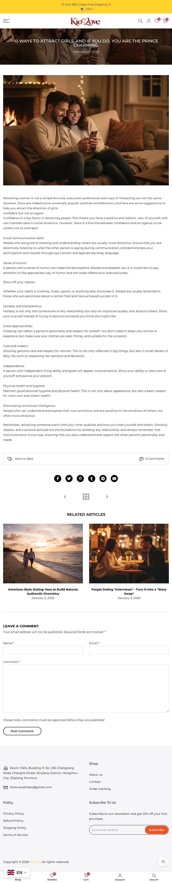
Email (94, 643)
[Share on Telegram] (103, 478)
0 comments (155, 459)
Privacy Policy (13, 813)
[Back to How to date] (86, 497)
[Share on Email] (114, 478)
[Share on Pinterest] (80, 478)
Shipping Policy (14, 828)
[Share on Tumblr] (91, 478)
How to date (24, 459)
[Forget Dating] (106, 497)
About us (95, 774)
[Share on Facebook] (57, 478)
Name (8, 643)
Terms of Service (15, 835)
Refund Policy (13, 821)
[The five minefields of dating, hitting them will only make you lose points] (65, 497)
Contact (95, 782)
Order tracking (100, 789)
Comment (11, 662)
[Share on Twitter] (69, 478)
